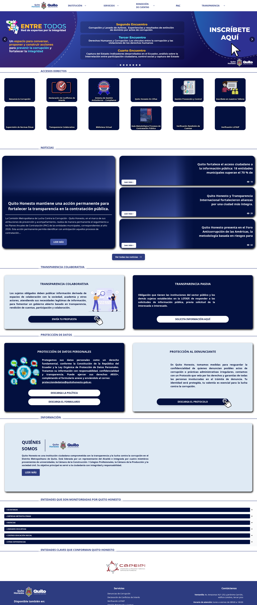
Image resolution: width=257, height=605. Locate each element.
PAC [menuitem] (178, 5)
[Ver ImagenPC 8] (128, 39)
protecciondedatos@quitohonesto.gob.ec (66, 391)
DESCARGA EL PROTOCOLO (193, 411)
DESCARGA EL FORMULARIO (64, 411)
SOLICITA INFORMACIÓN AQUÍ (192, 328)
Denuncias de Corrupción (118, 603)
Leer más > (128, 182)
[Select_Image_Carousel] (117, 65)
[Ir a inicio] (44, 6)
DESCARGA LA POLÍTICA (64, 402)
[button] (77, 6)
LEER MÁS (58, 242)
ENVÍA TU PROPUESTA (64, 328)
